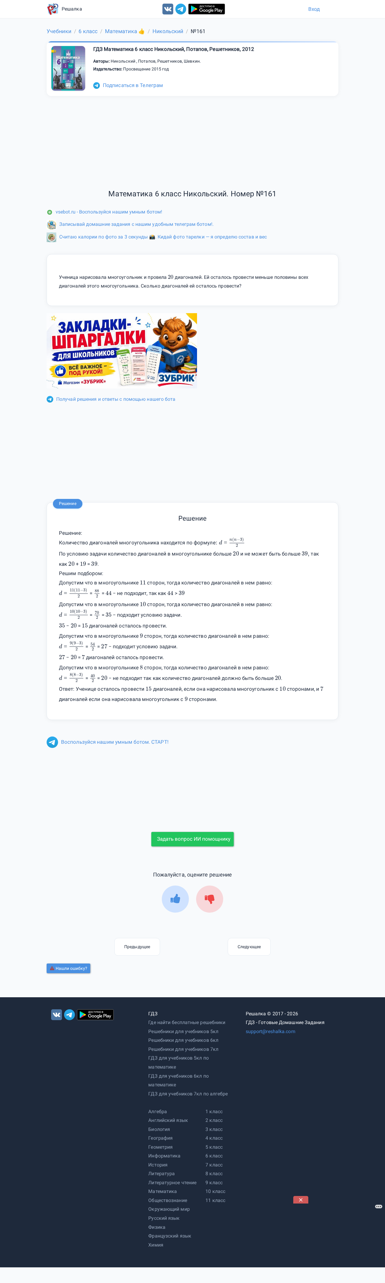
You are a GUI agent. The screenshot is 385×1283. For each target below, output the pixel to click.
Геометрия (160, 1147)
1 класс (214, 1111)
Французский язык (169, 1236)
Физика (156, 1227)
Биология (159, 1129)
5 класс (214, 1147)
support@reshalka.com (270, 1031)
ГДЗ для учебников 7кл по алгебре (188, 1094)
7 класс (214, 1165)
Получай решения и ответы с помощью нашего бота (116, 399)
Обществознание (167, 1200)
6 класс (214, 1156)
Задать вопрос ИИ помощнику (193, 839)
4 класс (214, 1138)
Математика (162, 1191)
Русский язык (164, 1218)
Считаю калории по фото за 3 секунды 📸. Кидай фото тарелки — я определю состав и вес (163, 237)
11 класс (215, 1200)
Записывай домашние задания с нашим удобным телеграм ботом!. (136, 224)
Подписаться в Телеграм (133, 85)
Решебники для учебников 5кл (183, 1031)
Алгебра (157, 1111)
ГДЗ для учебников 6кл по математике (178, 1080)
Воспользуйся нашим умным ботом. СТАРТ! (114, 742)
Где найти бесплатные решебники (186, 1022)
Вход (314, 9)
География (160, 1138)
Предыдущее (137, 946)
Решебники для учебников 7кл (183, 1049)
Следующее (249, 946)
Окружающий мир (168, 1209)
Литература (161, 1173)
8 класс (214, 1173)
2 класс (214, 1120)
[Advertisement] (338, 1241)
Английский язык (168, 1120)
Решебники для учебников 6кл (183, 1040)
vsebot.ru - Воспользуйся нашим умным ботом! (109, 212)
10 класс (215, 1191)
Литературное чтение (172, 1182)
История (158, 1165)
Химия (155, 1245)
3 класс (214, 1129)
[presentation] (237, 542)
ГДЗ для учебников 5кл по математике (178, 1062)
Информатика (164, 1156)
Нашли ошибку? (71, 968)
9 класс (214, 1182)
